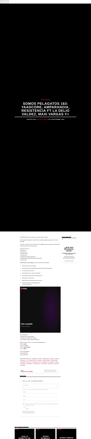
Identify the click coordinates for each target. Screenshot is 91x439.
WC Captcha (24, 428)
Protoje (57, 383)
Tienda (41, 1)
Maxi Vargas (35, 383)
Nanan (40, 383)
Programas (28, 1)
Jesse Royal (39, 381)
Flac (27, 381)
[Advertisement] (69, 302)
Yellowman (22, 386)
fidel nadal (22, 381)
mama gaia (29, 383)
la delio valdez (54, 381)
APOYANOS (83, 1)
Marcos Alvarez (42, 129)
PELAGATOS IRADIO (71, 1)
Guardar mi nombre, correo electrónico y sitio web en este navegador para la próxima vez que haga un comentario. (41, 425)
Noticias (13, 1)
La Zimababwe (23, 383)
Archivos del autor (50, 392)
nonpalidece (45, 383)
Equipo (35, 1)
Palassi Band (51, 383)
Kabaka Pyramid (46, 381)
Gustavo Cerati (32, 381)
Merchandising (49, 1)
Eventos (20, 1)
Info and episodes (69, 282)
